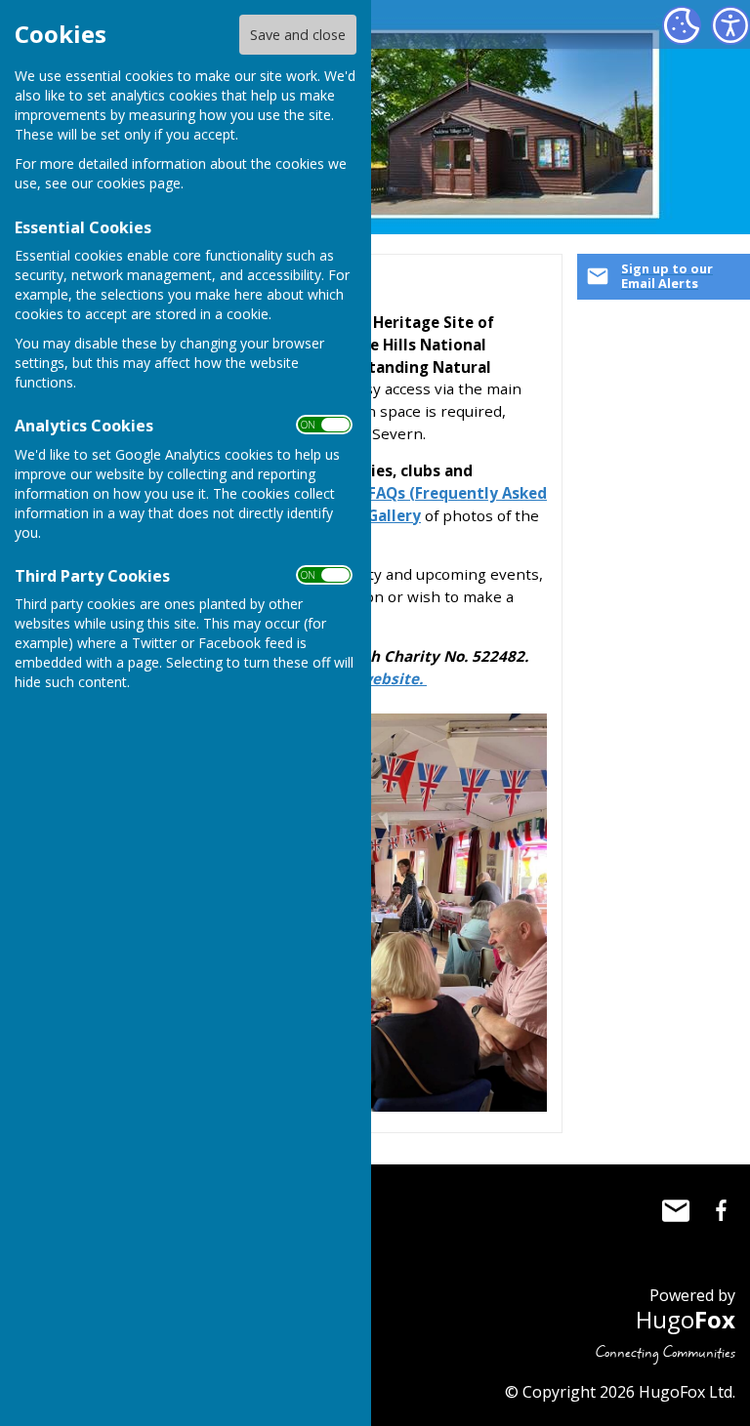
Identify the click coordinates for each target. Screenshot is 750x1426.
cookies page (139, 183)
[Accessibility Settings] (730, 25)
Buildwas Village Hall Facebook (720, 1210)
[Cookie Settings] (681, 25)
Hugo (685, 1319)
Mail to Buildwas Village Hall (675, 1210)
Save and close (298, 34)
